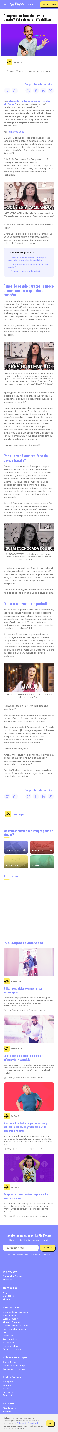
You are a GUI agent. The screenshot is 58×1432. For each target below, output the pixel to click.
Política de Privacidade (41, 1254)
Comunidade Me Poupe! (14, 1365)
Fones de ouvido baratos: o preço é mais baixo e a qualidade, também (27, 259)
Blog (5, 1292)
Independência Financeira (15, 1312)
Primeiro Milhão (10, 1346)
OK (50, 1423)
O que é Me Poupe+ (12, 1276)
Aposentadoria (10, 1339)
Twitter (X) (8, 1395)
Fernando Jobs (16, 131)
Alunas (30, 4)
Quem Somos (10, 1362)
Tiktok (6, 1388)
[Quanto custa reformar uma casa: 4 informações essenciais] (29, 1029)
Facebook (8, 1391)
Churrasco (8, 1335)
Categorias (8, 1295)
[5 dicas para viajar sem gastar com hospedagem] (29, 962)
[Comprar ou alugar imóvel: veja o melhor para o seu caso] (29, 1168)
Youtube (7, 1385)
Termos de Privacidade (14, 1369)
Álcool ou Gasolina (12, 1349)
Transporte (8, 1342)
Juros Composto (11, 1318)
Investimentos (10, 1315)
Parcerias (7, 1411)
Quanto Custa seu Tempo (15, 1325)
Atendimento (9, 1408)
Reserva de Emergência (14, 1329)
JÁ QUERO (47, 1248)
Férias (6, 1332)
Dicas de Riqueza (43, 71)
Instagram (8, 1381)
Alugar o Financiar (11, 1322)
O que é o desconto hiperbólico (26, 271)
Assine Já (7, 1279)
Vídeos (6, 1299)
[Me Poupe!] (17, 4)
